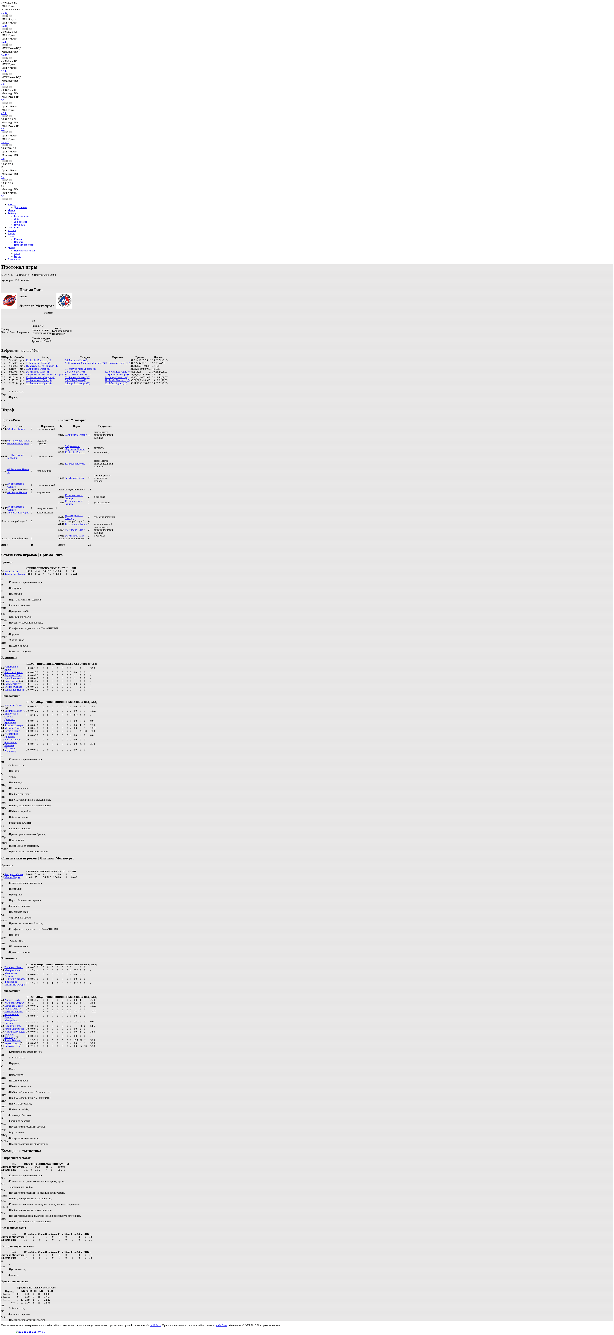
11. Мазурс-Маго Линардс (74, 517)
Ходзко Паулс (11, 1043)
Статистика (14, 227)
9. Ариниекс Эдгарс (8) (38, 363)
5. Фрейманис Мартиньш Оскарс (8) (85, 363)
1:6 (2, 158)
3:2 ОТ (5, 13)
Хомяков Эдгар (12, 1046)
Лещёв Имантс (12, 684)
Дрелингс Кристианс (10, 721)
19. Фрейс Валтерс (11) (77, 383)
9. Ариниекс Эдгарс (76, 434)
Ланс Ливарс (11, 681)
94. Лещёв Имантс (17, 492)
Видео (17, 256)
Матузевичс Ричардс (10, 974)
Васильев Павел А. (14, 710)
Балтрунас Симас (13, 874)
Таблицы (13, 213)
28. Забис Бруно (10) (116, 383)
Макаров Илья (12, 970)
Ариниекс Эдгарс (14, 1002)
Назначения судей (24, 244)
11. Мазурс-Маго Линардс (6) (81, 368)
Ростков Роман (12, 739)
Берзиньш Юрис (13, 675)
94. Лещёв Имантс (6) (116, 377)
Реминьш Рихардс (14, 1028)
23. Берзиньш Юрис (18, 512)
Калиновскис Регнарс (11, 1016)
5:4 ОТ (5, 142)
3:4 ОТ (5, 26)
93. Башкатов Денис (18, 443)
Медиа (11, 247)
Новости (12, 236)
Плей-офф (19, 224)
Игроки (12, 230)
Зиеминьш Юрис (13, 1011)
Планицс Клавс (12, 1026)
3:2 (2, 129)
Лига (17, 219)
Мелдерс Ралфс (12, 728)
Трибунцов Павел (14, 689)
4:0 (2, 84)
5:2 (2, 100)
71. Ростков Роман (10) (77, 377)
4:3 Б (4, 113)
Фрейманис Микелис (10, 744)
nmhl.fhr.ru (155, 1325)
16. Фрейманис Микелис (15, 456)
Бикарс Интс (11, 571)
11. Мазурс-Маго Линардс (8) (42, 366)
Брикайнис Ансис (14, 678)
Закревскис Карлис (14, 574)
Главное (18, 239)
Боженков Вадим (13, 1005)
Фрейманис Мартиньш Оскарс (14, 983)
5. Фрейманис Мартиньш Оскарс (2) (45, 374)
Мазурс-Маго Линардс (11, 1021)
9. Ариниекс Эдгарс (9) (38, 368)
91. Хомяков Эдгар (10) (117, 363)
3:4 (2, 177)
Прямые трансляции (25, 250)
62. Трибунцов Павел (19, 440)
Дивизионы (20, 221)
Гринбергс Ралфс (13, 967)
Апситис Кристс (13, 672)
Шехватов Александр (10, 749)
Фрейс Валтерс (12, 1040)
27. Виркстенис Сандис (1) (40, 377)
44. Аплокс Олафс (75, 529)
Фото (17, 253)
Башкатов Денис (13, 705)
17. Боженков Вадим (76, 524)
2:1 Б (4, 71)
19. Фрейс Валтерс (75, 452)
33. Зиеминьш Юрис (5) (38, 380)
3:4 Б (4, 42)
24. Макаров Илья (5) (76, 360)
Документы (20, 207)
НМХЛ (12, 204)
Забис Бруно (11, 1008)
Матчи (11, 210)
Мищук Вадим (12, 877)
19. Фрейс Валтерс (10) (38, 360)
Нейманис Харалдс (14, 978)
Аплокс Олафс (12, 1000)
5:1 (2, 196)
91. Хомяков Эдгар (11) (77, 374)
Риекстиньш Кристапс (11, 735)
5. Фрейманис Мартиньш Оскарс (75, 448)
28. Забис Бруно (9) (75, 380)
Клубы (11, 233)
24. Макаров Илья (74, 478)
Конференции (21, 216)
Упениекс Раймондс (9, 1036)
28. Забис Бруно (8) (75, 371)
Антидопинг (15, 259)
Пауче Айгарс (12, 731)
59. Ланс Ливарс (16, 429)
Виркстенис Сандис (11, 715)
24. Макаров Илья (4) (37, 371)
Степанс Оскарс (13, 686)
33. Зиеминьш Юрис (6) (117, 371)
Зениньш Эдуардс (14, 725)
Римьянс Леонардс (14, 1031)
